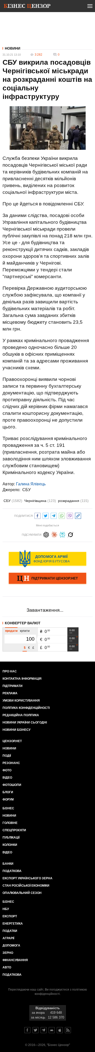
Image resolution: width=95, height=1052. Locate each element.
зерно (8, 953)
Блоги (8, 792)
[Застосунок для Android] (52, 1030)
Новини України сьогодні (25, 722)
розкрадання (73, 501)
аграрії (8, 938)
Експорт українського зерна (27, 878)
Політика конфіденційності (26, 708)
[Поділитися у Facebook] (37, 515)
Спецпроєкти (14, 830)
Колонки (10, 845)
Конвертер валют (23, 623)
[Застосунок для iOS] (60, 1030)
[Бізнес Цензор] (27, 7)
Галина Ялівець (31, 484)
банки (8, 863)
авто (7, 967)
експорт (10, 916)
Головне (10, 823)
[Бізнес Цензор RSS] (68, 1030)
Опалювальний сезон (22, 893)
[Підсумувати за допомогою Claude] (54, 534)
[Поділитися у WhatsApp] (62, 515)
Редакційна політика (21, 715)
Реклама (10, 693)
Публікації (11, 837)
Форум (8, 799)
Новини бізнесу (16, 730)
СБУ (26, 490)
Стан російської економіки (26, 885)
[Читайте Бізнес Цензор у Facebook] (27, 1030)
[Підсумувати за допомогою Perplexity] (62, 534)
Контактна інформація (22, 678)
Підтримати (13, 686)
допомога (11, 945)
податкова (12, 974)
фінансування (15, 960)
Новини (12, 48)
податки (10, 931)
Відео (7, 777)
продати (11, 631)
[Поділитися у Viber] (70, 515)
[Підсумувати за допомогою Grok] (70, 534)
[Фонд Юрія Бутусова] (47, 558)
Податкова (12, 871)
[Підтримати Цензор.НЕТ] (47, 578)
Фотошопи (12, 785)
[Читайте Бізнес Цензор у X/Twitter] (35, 1030)
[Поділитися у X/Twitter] (46, 515)
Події (7, 755)
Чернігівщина (40, 501)
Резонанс (11, 763)
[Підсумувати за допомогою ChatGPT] (46, 534)
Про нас (10, 671)
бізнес (8, 901)
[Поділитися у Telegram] (54, 515)
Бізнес (8, 808)
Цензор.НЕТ (12, 741)
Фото (7, 770)
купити (25, 631)
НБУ (6, 909)
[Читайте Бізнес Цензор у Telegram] (44, 1030)
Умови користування (21, 700)
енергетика (13, 923)
